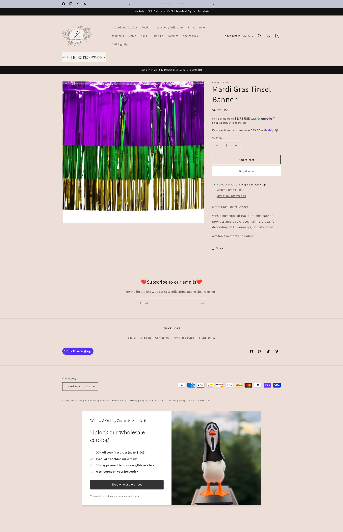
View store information (231, 196)
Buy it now (246, 171)
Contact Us (162, 337)
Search (132, 337)
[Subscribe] (202, 303)
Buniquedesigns (78, 400)
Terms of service (156, 400)
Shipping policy (177, 400)
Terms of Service (183, 337)
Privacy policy (137, 400)
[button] (259, 36)
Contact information (200, 400)
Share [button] (220, 248)
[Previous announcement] (129, 4)
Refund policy (206, 337)
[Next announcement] (213, 4)
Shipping (217, 122)
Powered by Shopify (98, 400)
